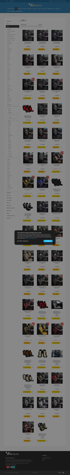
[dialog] (35, 237)
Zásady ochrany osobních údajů (30, 238)
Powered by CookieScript (49, 243)
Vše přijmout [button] (48, 240)
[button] (22, 241)
